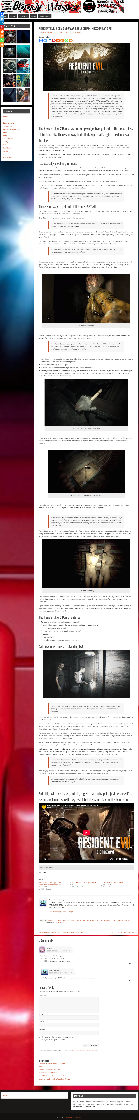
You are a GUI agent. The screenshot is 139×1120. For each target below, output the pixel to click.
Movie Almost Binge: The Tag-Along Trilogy (54, 1079)
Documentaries (8, 123)
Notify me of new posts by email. (53, 1040)
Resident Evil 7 (84, 920)
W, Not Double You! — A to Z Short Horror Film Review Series (61, 932)
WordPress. (78, 1117)
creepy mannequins (60, 920)
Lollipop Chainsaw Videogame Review (83, 882)
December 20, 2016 (63, 32)
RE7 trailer (76, 920)
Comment (43, 995)
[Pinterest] (54, 40)
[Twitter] (45, 40)
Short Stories (7, 148)
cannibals (50, 920)
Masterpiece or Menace (11, 129)
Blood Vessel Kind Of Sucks (49, 1073)
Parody (5, 142)
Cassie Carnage (48, 32)
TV (4, 154)
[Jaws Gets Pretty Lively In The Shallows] (23, 52)
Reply (130, 964)
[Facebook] (41, 40)
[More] (71, 40)
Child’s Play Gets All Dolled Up (112, 882)
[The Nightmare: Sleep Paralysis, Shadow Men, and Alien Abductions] (23, 37)
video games (107, 920)
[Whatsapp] (66, 40)
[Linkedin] (49, 40)
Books (5, 120)
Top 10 (5, 151)
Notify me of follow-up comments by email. (57, 1037)
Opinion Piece (8, 139)
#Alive (41, 1066)
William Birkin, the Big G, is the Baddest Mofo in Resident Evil (50, 883)
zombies (127, 920)
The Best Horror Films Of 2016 (122, 932)
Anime (5, 117)
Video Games (76, 32)
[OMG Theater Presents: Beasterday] (23, 66)
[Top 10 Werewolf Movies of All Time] (9, 81)
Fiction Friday (8, 126)
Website (42, 1029)
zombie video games (118, 920)
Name (42, 1014)
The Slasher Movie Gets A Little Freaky (52, 1063)
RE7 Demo (69, 920)
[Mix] (62, 40)
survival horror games (96, 920)
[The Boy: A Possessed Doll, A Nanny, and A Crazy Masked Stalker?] (9, 52)
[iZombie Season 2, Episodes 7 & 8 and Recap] (23, 95)
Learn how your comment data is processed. (84, 1051)
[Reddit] (58, 40)
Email (41, 1022)
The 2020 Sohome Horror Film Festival (52, 1076)
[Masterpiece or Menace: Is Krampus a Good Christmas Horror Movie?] (9, 95)
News (5, 135)
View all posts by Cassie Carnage (62, 912)
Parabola (69, 1117)
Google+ (5, 1095)
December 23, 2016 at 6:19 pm (60, 973)
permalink (61, 923)
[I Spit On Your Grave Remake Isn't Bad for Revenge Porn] (9, 66)
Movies (5, 132)
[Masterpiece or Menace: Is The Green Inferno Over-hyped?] (9, 37)
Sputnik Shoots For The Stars (49, 1070)
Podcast (6, 145)
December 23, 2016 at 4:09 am (58, 951)
